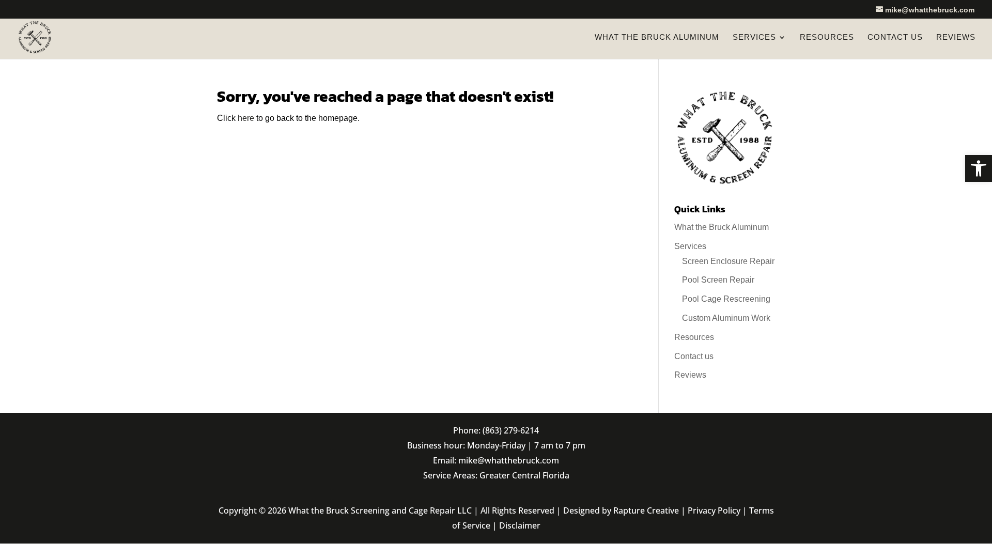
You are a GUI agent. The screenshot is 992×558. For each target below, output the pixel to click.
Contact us (895, 37)
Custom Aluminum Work (726, 318)
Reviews (955, 37)
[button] (978, 168)
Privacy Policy (714, 510)
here (246, 118)
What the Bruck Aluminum (657, 37)
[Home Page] (35, 36)
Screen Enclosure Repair (728, 261)
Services (754, 37)
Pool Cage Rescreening (726, 299)
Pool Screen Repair (718, 279)
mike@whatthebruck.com (508, 460)
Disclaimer (519, 525)
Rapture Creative (646, 510)
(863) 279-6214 (511, 430)
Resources (827, 37)
